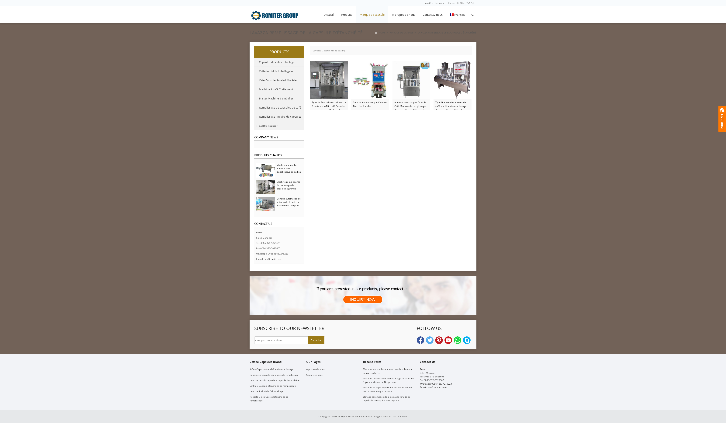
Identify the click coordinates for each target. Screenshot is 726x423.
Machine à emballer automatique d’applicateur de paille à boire (289, 170)
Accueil (329, 14)
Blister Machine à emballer (276, 98)
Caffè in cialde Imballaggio (276, 71)
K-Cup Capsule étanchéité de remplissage (271, 369)
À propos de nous (403, 14)
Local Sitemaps (399, 416)
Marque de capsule (372, 14)
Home (382, 32)
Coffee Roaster (268, 125)
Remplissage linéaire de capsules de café (277, 118)
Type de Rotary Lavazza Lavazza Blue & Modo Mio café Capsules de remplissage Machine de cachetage (329, 104)
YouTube (448, 340)
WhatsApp (457, 340)
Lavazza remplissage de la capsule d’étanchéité (274, 380)
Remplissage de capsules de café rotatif (277, 109)
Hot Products (365, 416)
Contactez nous (433, 14)
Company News (266, 137)
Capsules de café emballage (277, 62)
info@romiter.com (434, 3)
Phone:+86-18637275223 (461, 3)
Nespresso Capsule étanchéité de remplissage (274, 374)
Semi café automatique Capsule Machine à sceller (370, 104)
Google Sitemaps (382, 416)
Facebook (420, 340)
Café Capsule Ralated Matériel (278, 80)
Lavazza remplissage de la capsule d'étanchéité (306, 32)
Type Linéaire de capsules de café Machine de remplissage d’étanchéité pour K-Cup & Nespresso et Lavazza (450, 104)
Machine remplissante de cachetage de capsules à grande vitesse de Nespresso (288, 187)
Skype (467, 340)
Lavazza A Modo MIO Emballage (266, 391)
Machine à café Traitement (276, 89)
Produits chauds (268, 155)
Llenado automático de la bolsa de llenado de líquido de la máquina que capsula (289, 203)
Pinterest (439, 340)
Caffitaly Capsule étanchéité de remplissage (273, 385)
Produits (346, 14)
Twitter (430, 340)
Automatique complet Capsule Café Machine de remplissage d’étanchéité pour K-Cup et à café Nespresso (410, 104)
